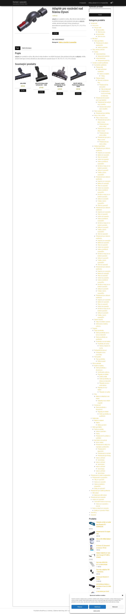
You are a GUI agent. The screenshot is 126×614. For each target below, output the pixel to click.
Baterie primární (102, 425)
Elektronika (95, 418)
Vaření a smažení (104, 74)
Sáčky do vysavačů (103, 170)
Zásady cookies (96, 610)
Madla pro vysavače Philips (101, 510)
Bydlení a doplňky (99, 365)
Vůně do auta (101, 32)
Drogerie (94, 328)
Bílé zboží (94, 38)
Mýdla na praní (102, 361)
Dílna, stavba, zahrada (98, 49)
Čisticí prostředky (99, 330)
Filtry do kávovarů (106, 89)
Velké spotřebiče (98, 41)
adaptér (54, 19)
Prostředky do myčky (103, 344)
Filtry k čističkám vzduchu (103, 322)
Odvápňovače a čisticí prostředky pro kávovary (105, 93)
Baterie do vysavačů (103, 155)
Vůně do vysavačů (103, 205)
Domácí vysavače (20, 2)
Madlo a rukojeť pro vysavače (100, 508)
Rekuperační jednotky (103, 56)
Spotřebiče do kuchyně (100, 440)
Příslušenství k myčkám (104, 453)
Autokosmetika (100, 30)
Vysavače (82, 3)
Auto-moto (95, 25)
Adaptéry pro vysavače (104, 153)
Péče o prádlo (98, 111)
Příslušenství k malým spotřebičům (100, 475)
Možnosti (115, 607)
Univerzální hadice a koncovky (102, 501)
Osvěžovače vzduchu (103, 372)
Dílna (95, 394)
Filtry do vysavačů (102, 157)
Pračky (98, 433)
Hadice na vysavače (103, 159)
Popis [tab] (17, 48)
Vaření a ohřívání (100, 458)
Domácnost (94, 23)
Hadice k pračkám (102, 47)
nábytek (82, 21)
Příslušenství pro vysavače (98, 497)
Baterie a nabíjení (99, 420)
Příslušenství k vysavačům (98, 3)
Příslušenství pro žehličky (103, 113)
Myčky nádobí (99, 442)
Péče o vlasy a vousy (101, 117)
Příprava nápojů (100, 78)
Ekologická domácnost (100, 350)
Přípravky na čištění (103, 374)
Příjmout (79, 607)
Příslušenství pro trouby (104, 455)
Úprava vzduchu (98, 319)
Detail (55, 33)
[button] (122, 595)
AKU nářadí (95, 493)
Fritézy (103, 76)
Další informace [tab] (26, 48)
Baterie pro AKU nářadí (100, 495)
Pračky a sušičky (98, 429)
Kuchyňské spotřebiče (100, 65)
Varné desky (101, 460)
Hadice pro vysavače (100, 482)
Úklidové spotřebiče (99, 146)
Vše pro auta (97, 27)
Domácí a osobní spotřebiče (100, 63)
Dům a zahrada (96, 363)
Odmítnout (97, 607)
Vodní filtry (94, 512)
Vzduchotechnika (100, 54)
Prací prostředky (100, 359)
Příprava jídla (99, 67)
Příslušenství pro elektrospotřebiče (100, 490)
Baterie (98, 422)
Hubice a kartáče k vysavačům (67, 42)
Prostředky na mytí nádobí (103, 341)
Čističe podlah (103, 376)
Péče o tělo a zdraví (99, 115)
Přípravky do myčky (104, 392)
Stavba (96, 52)
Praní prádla (97, 357)
